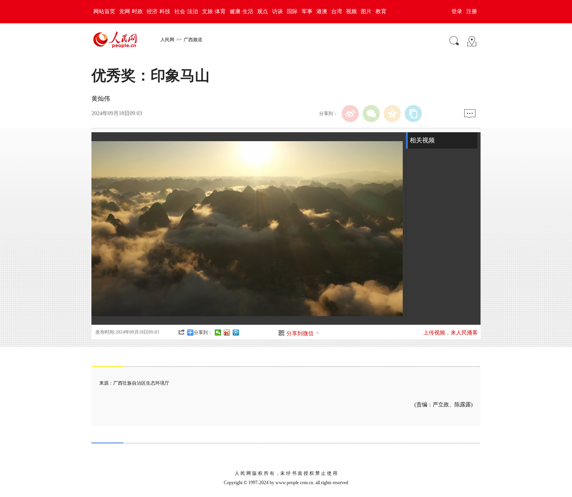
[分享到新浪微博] (227, 332)
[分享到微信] (218, 332)
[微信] (371, 113)
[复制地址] (413, 113)
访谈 (277, 11)
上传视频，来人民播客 (450, 333)
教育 (380, 11)
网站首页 (104, 11)
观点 (262, 11)
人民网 (167, 39)
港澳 (321, 11)
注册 (471, 11)
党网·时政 (131, 11)
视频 (351, 11)
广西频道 (193, 39)
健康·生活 (241, 11)
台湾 (336, 11)
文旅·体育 (214, 11)
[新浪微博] (350, 113)
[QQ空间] (392, 113)
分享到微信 (300, 333)
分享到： (203, 332)
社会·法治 (186, 11)
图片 (366, 11)
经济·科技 (158, 11)
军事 (307, 11)
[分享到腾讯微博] (236, 332)
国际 (292, 11)
